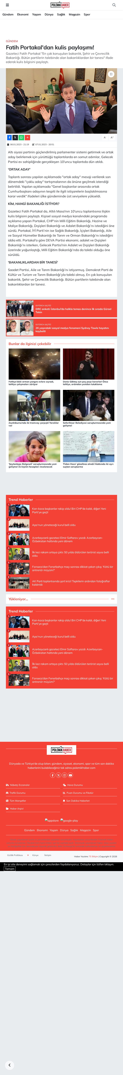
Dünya (49, 14)
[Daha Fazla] (27, 137)
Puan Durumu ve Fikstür (80, 792)
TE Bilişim (93, 856)
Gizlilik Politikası (15, 855)
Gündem (7, 14)
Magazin (74, 14)
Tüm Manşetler (18, 800)
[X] (58, 775)
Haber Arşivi (17, 808)
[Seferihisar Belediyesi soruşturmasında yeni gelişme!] (89, 405)
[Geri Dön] (9, 1065)
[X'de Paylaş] (15, 137)
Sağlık (61, 14)
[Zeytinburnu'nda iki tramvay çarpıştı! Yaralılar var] (34, 405)
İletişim (47, 855)
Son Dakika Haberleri (78, 800)
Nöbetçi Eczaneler (20, 784)
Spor (87, 14)
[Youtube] (70, 775)
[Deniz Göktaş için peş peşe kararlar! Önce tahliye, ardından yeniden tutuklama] (89, 363)
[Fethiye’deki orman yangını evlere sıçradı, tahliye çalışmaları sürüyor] (34, 363)
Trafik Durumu (17, 792)
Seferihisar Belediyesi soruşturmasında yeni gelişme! (87, 424)
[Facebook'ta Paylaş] (9, 137)
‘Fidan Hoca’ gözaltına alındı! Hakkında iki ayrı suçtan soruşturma (88, 465)
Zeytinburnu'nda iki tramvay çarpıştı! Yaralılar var (34, 424)
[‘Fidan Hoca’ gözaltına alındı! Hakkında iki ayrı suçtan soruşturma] (89, 446)
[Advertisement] (61, 713)
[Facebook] (52, 775)
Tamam (9, 868)
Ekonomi (23, 14)
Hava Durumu (75, 784)
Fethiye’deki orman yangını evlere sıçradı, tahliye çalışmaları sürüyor (31, 383)
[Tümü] (112, 599)
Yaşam (36, 14)
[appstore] (51, 820)
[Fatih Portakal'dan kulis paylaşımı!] (61, 101)
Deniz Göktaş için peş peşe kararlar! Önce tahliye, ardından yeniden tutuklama (85, 383)
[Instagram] (64, 775)
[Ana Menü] (7, 5)
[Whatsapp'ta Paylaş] (21, 137)
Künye (35, 855)
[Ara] (114, 5)
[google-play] (69, 820)
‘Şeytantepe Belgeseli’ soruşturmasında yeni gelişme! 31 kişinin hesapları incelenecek (33, 465)
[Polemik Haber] (60, 5)
